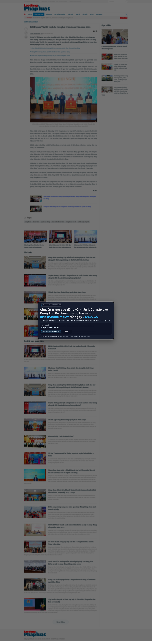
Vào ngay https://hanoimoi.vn (51, 331)
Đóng (66, 331)
